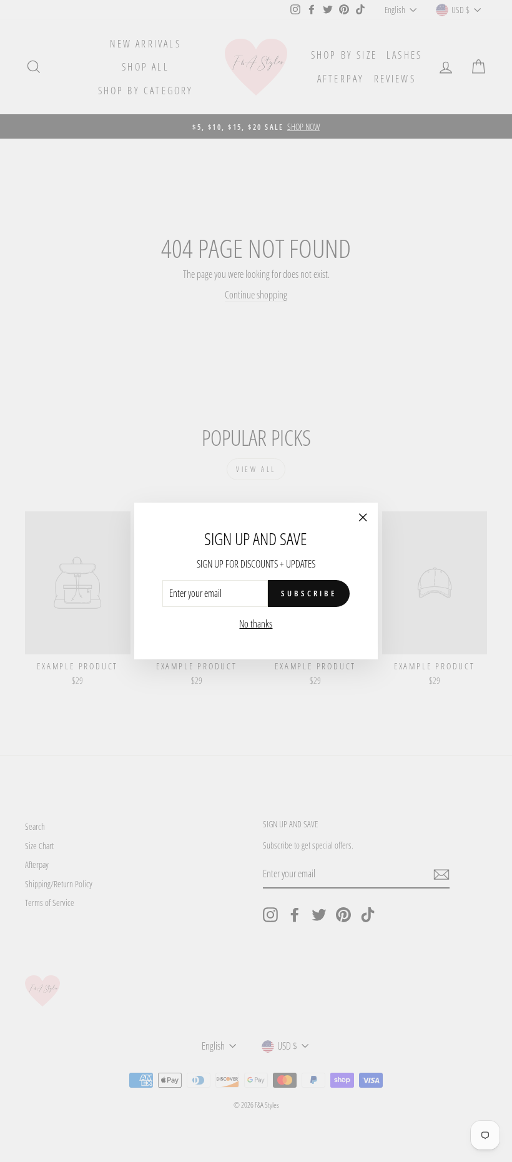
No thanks (255, 624)
